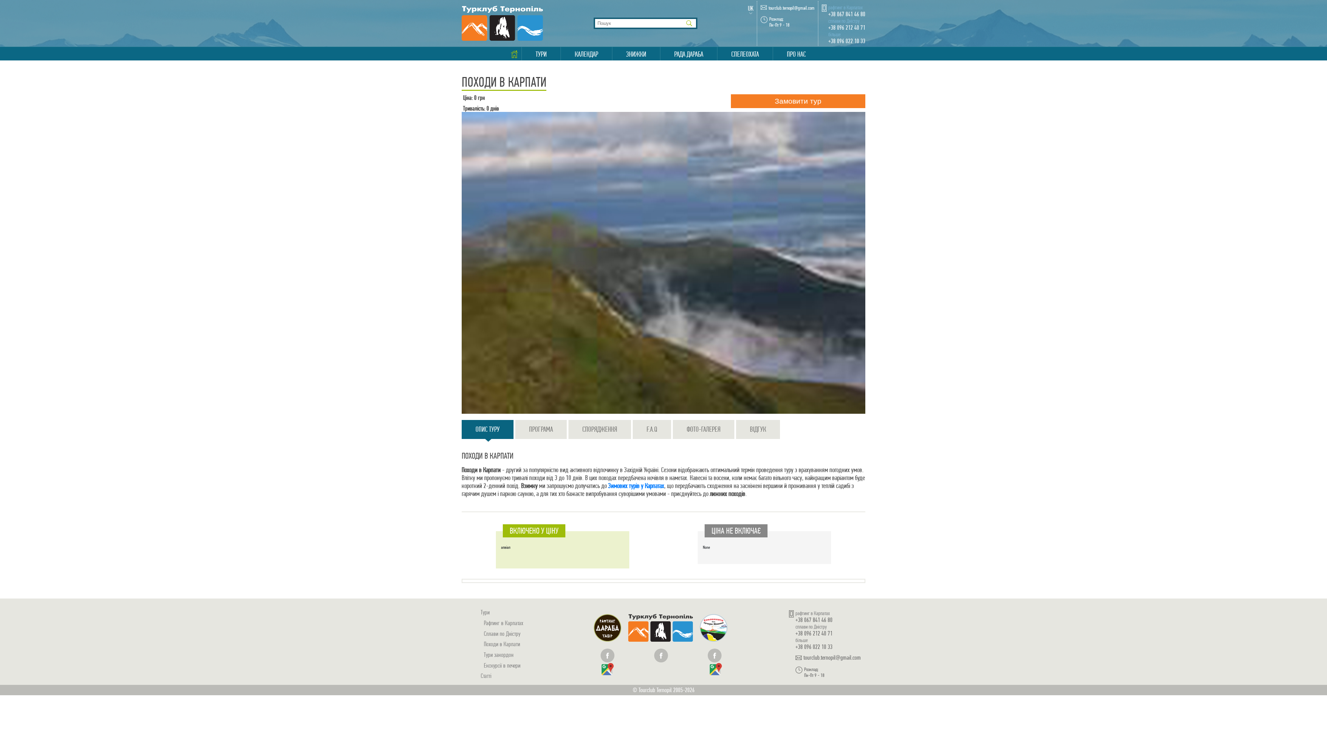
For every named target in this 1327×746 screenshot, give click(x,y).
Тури (541, 54)
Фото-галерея (704, 429)
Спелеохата (745, 54)
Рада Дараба (688, 54)
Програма (541, 429)
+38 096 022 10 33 (846, 41)
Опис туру (488, 429)
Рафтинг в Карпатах (503, 623)
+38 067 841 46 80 (846, 14)
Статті (486, 675)
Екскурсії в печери (502, 665)
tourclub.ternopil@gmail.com (792, 8)
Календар (586, 54)
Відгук (758, 429)
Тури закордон (499, 654)
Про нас (796, 54)
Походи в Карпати (502, 644)
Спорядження (599, 429)
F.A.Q (652, 429)
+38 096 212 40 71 (846, 27)
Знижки (636, 54)
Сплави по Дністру (502, 633)
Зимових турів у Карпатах (635, 486)
